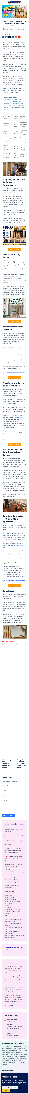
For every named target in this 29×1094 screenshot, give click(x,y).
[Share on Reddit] (16, 37)
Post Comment (8, 815)
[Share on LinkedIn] (13, 37)
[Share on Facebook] (3, 37)
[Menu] (26, 2)
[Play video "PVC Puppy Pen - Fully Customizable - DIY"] (15, 505)
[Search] (2, 2)
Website (5, 795)
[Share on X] (9, 37)
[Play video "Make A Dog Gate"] (15, 632)
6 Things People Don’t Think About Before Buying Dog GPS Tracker (21, 763)
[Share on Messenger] (6, 37)
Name (5, 786)
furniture (19, 277)
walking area (18, 417)
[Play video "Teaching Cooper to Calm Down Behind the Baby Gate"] (15, 169)
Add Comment (8, 801)
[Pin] (15, 373)
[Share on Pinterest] (19, 37)
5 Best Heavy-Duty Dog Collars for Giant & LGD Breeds (7, 763)
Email (5, 790)
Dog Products (21, 29)
